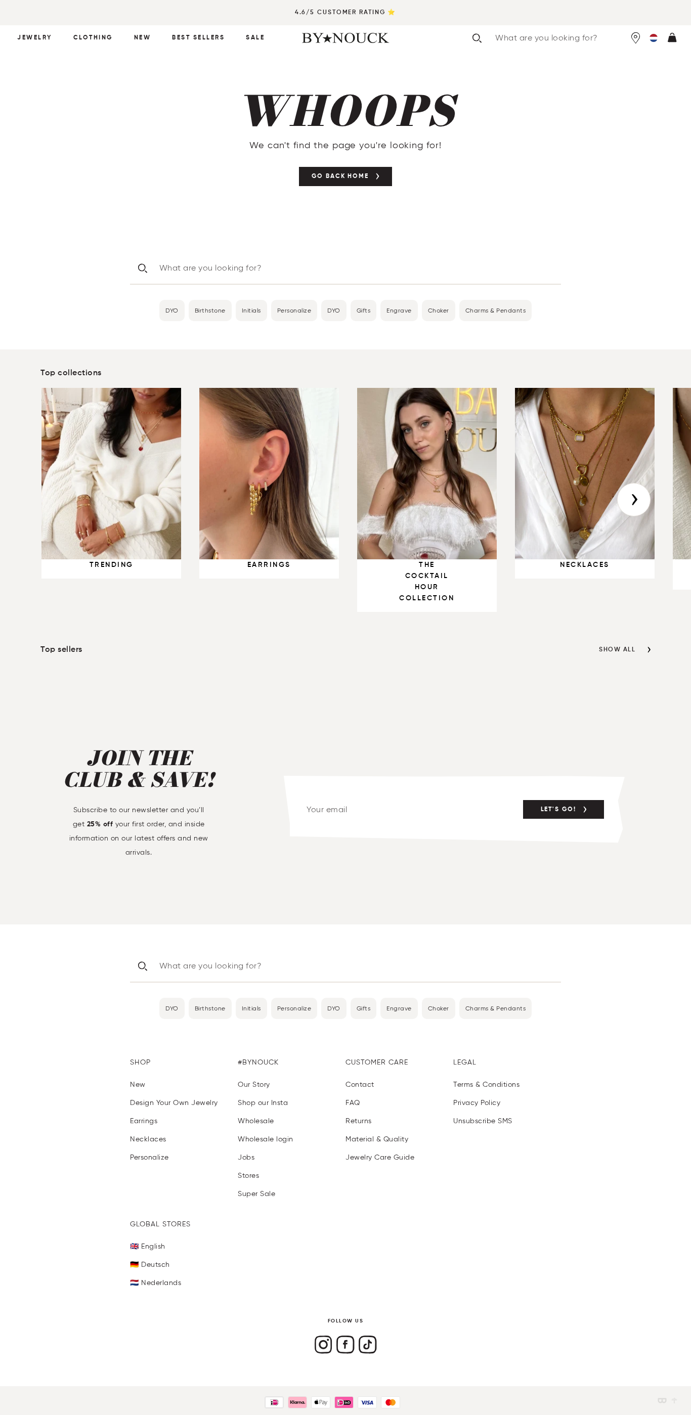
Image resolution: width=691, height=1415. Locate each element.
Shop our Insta (263, 1102)
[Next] (634, 499)
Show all (617, 650)
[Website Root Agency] (674, 1400)
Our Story (254, 1084)
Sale (255, 38)
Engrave (399, 310)
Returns (359, 1121)
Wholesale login (265, 1139)
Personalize (294, 310)
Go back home (340, 176)
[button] (653, 38)
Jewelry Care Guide (380, 1157)
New (142, 38)
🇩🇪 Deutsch (150, 1264)
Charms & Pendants (495, 310)
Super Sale (256, 1193)
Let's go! (558, 810)
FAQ (353, 1102)
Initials (251, 310)
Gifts (364, 310)
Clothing (93, 38)
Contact (360, 1084)
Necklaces (148, 1139)
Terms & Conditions (486, 1084)
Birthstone (210, 310)
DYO (172, 310)
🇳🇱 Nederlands (155, 1282)
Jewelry (34, 38)
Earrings (143, 1121)
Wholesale (256, 1121)
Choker (438, 310)
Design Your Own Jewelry (174, 1102)
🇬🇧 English (147, 1246)
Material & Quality (377, 1139)
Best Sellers (198, 38)
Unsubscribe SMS (482, 1121)
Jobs (246, 1157)
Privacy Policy (476, 1102)
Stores (248, 1175)
